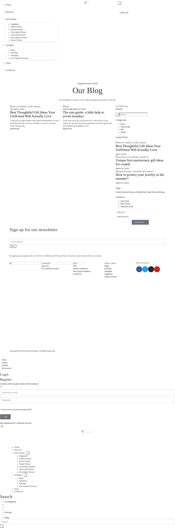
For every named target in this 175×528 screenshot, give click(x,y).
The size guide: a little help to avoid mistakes (83, 114)
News (122, 124)
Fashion (125, 192)
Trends (123, 132)
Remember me (8, 409)
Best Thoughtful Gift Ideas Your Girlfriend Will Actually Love (32, 114)
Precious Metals (135, 192)
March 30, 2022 (79, 109)
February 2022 (126, 206)
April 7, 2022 (19, 109)
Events (118, 192)
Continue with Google (9, 384)
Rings (7, 517)
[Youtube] (157, 269)
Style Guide (67, 109)
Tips (12, 109)
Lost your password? (23, 409)
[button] (140, 222)
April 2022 (124, 201)
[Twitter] (145, 269)
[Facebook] (139, 269)
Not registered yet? (16, 423)
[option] (87, 406)
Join (12, 246)
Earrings (8, 512)
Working (161, 192)
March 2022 (125, 203)
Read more (14, 128)
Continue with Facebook (28, 384)
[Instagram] (151, 269)
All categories (10, 501)
